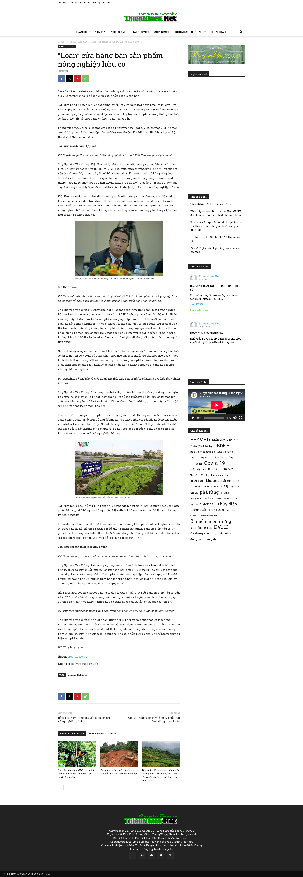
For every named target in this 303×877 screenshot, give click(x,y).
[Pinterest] (77, 78)
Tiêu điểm (118, 32)
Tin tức (100, 32)
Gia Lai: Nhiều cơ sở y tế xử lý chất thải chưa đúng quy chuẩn (154, 719)
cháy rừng (227, 457)
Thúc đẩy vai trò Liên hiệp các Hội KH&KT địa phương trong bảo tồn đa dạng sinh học (216, 213)
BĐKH (223, 445)
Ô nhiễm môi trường (210, 521)
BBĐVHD (200, 439)
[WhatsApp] (85, 78)
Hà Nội (228, 469)
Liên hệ (96, 2)
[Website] (170, 855)
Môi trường (162, 32)
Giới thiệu (62, 2)
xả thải (193, 515)
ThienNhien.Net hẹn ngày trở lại (210, 204)
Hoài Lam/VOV (77, 656)
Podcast (106, 2)
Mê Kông (195, 486)
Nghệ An (235, 486)
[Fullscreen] (240, 417)
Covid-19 (214, 463)
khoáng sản (197, 480)
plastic (225, 492)
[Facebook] (61, 78)
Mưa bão (207, 486)
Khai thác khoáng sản (216, 474)
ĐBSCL (208, 527)
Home (61, 41)
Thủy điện (227, 504)
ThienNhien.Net (209, 276)
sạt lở (194, 504)
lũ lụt (236, 480)
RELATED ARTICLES (72, 733)
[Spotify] (160, 855)
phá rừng (209, 492)
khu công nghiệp (218, 480)
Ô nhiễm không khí (208, 515)
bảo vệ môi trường (202, 451)
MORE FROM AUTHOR (102, 733)
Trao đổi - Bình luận (77, 41)
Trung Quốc (217, 510)
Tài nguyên (141, 32)
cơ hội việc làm (198, 469)
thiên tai (207, 504)
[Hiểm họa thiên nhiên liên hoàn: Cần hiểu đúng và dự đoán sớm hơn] (119, 754)
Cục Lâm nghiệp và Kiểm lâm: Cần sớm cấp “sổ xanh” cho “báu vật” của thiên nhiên (76, 773)
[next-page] (65, 787)
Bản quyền (85, 2)
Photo (199, 304)
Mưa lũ (218, 486)
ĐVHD (221, 527)
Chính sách (219, 32)
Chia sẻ (196, 313)
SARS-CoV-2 (230, 498)
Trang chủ (83, 32)
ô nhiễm (196, 527)
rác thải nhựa (212, 498)
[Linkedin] (142, 855)
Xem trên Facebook (199, 310)
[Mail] (151, 855)
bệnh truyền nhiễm (204, 457)
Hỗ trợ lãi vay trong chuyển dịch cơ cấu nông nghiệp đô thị (84, 719)
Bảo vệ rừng (225, 451)
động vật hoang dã (203, 539)
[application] (216, 405)
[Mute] (235, 417)
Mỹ (226, 486)
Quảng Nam (195, 498)
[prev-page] (60, 787)
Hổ (202, 475)
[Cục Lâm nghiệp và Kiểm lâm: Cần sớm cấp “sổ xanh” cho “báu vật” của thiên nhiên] (77, 754)
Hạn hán (194, 475)
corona (196, 463)
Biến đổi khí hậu (202, 446)
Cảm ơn (73, 2)
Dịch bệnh (214, 469)
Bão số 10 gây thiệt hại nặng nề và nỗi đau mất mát (215, 249)
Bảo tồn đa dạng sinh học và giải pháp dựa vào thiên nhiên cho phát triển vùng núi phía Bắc (216, 226)
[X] (69, 78)
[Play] (193, 417)
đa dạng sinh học (204, 533)
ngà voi (194, 493)
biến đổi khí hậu (226, 440)
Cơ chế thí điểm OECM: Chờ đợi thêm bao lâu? (215, 238)
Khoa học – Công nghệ (190, 32)
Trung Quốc (198, 510)
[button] (241, 32)
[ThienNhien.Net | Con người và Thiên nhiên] (151, 16)
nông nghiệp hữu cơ (77, 675)
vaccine (231, 510)
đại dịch (225, 533)
